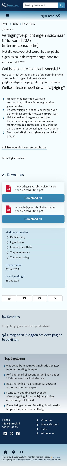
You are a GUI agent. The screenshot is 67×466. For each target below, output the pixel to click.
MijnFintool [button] (48, 16)
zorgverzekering (19, 257)
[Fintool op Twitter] (11, 434)
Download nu (33, 198)
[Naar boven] (13, 452)
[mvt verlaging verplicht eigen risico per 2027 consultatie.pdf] (8, 188)
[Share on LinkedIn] (24, 298)
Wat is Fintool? (50, 424)
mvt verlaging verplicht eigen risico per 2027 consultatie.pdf (35, 188)
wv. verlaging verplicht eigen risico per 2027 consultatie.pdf (35, 209)
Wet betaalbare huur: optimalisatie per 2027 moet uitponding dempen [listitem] (32, 367)
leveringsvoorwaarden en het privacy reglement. (38, 459)
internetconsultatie (21, 247)
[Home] (6, 452)
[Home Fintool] (11, 4)
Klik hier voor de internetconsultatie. (24, 147)
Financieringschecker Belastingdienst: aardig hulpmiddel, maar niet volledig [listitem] (33, 407)
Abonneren (48, 433)
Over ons (46, 420)
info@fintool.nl (11, 424)
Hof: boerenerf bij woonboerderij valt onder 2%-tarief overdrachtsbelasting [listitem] (32, 376)
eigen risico (17, 242)
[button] (21, 452)
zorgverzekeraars (20, 252)
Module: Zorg (17, 237)
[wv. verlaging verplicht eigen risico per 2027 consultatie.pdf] (8, 209)
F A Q (44, 429)
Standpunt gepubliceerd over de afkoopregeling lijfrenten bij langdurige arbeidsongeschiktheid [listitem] (30, 396)
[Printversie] (9, 298)
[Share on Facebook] (40, 298)
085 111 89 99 (10, 427)
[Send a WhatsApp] (55, 298)
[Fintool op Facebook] (17, 434)
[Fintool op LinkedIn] (5, 434)
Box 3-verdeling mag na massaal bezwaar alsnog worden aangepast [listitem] (31, 385)
